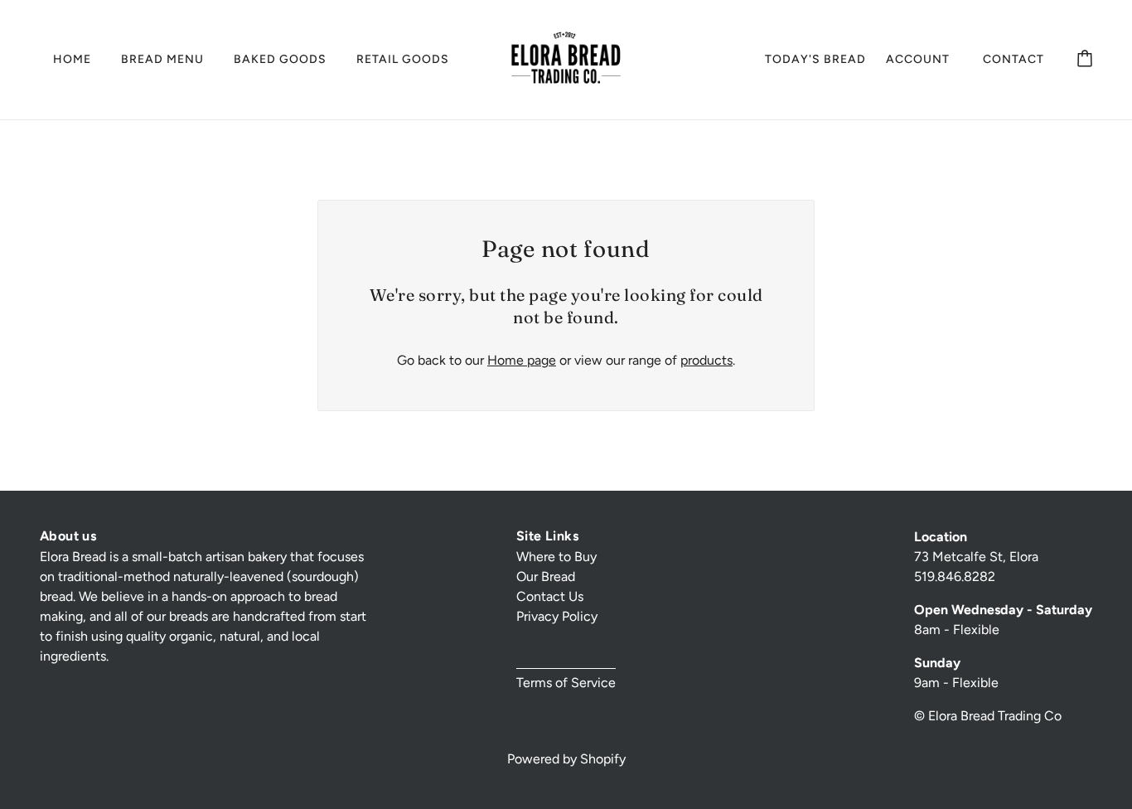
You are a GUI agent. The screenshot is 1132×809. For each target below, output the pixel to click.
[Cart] (1084, 59)
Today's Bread (815, 59)
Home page (521, 360)
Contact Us (549, 596)
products (706, 360)
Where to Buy (556, 556)
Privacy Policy (556, 616)
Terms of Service (566, 682)
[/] (566, 58)
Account (918, 59)
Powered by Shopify (566, 759)
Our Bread (545, 576)
